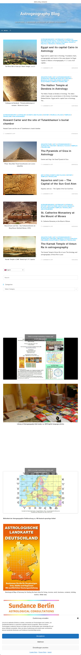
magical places (47, 80)
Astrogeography (47, 39)
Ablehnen (40, 642)
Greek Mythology (57, 78)
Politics (44, 44)
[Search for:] (9, 30)
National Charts (68, 42)
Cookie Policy (33, 652)
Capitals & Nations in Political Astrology (57, 40)
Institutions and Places (51, 42)
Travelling (60, 44)
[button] (78, 618)
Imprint (49, 652)
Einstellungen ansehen (40, 647)
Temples (54, 81)
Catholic (68, 204)
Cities (68, 40)
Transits (51, 44)
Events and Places (34, 115)
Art (54, 77)
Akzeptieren (40, 636)
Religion (57, 80)
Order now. (43, 594)
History (75, 40)
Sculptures (45, 81)
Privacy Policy (42, 652)
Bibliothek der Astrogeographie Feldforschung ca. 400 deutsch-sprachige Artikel (29, 518)
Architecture (46, 77)
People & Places (57, 115)
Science (65, 80)
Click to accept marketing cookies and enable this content (40, 338)
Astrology (60, 39)
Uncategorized (19, 116)
